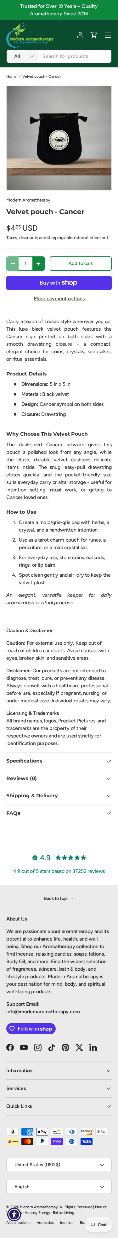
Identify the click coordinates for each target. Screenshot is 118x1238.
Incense (67, 1222)
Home (11, 76)
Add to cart (81, 263)
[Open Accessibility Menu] (14, 1215)
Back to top (55, 898)
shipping (55, 237)
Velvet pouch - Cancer (41, 76)
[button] (94, 35)
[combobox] (59, 56)
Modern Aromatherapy (28, 200)
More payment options (59, 299)
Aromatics (45, 1222)
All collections (18, 1222)
